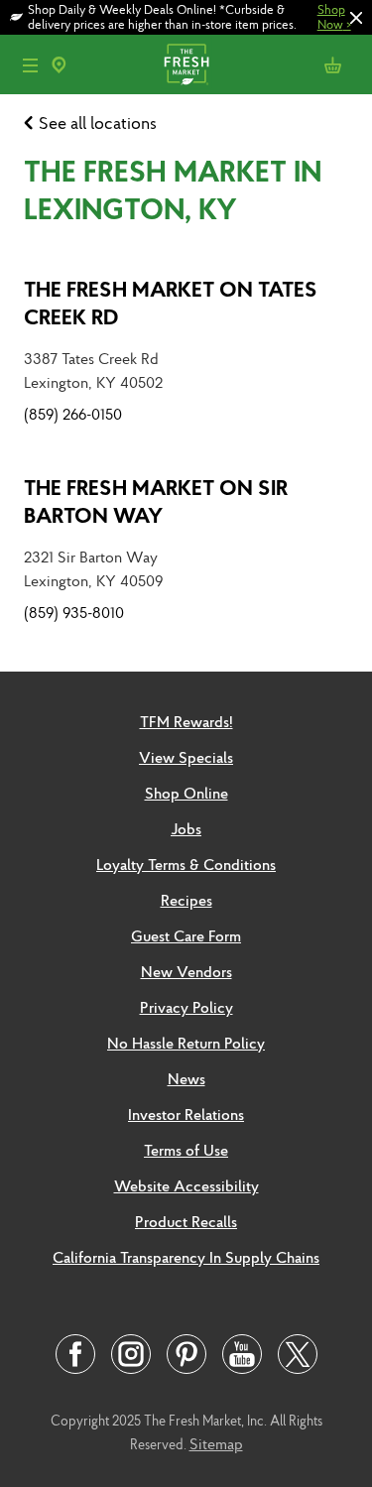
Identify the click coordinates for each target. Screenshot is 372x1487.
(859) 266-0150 (73, 414)
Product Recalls (186, 1221)
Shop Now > (334, 17)
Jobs (186, 828)
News (186, 1078)
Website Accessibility (186, 1185)
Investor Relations (186, 1114)
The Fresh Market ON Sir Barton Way (156, 501)
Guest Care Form (186, 935)
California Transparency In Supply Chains (186, 1257)
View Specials (186, 757)
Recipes (186, 900)
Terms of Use (186, 1150)
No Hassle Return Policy (186, 1043)
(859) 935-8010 (74, 612)
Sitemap (216, 1443)
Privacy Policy (186, 1007)
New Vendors (186, 971)
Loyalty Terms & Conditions (186, 864)
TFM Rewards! (186, 721)
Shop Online (186, 793)
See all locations (98, 122)
